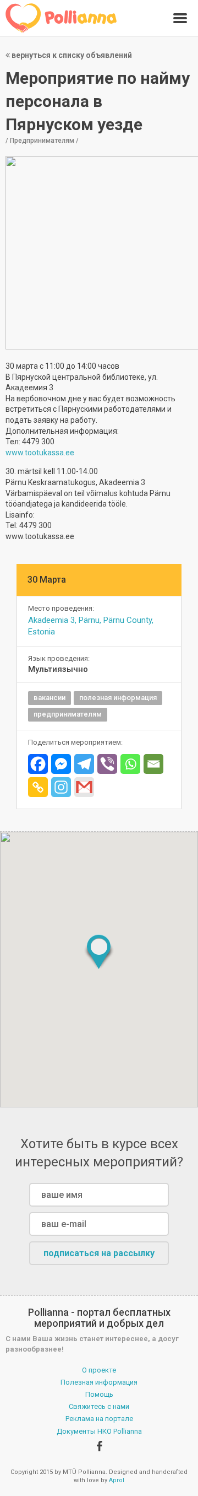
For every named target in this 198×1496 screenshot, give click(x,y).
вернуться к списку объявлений (71, 55)
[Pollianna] (61, 18)
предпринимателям (68, 714)
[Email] (153, 764)
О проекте (99, 1370)
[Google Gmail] (84, 787)
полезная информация (118, 697)
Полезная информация (99, 1382)
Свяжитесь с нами (99, 1406)
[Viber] (107, 764)
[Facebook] (38, 764)
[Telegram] (84, 764)
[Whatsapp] (130, 764)
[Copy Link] (38, 787)
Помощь (99, 1394)
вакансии (49, 697)
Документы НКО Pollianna (99, 1431)
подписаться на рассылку (99, 1253)
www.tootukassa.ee (40, 452)
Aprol (116, 1480)
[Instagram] (61, 787)
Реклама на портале (99, 1418)
